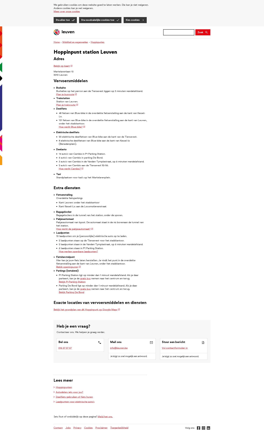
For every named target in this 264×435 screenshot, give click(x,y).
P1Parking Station (76, 281)
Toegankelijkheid (119, 427)
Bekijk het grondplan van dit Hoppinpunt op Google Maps (87, 309)
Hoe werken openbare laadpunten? (78, 251)
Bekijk (62, 281)
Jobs (68, 427)
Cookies (88, 427)
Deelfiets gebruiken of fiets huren (74, 397)
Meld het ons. (105, 416)
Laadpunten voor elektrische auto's (75, 401)
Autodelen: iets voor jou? (69, 392)
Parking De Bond (75, 292)
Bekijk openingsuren (68, 267)
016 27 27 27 (65, 348)
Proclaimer (101, 427)
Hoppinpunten (97, 42)
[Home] (64, 32)
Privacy (77, 427)
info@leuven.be (119, 348)
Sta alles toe (63, 20)
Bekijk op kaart (63, 66)
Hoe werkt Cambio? (71, 168)
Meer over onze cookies (67, 11)
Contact (58, 427)
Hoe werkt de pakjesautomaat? (74, 229)
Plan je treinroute (67, 104)
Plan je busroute (66, 94)
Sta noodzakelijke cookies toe (98, 20)
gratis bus (85, 278)
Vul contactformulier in (175, 348)
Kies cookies (133, 20)
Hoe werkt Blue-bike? (72, 126)
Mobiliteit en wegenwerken (75, 42)
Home (57, 42)
